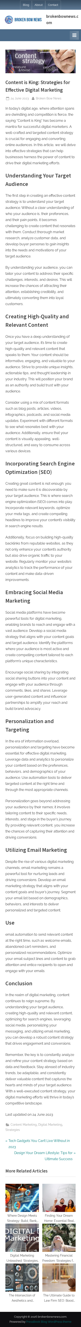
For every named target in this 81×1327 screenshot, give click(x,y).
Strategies (12, 1130)
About (39, 5)
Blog (26, 5)
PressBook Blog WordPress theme (48, 1321)
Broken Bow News (48, 98)
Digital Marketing (50, 1124)
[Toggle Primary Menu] (74, 35)
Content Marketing (24, 1124)
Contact (53, 5)
